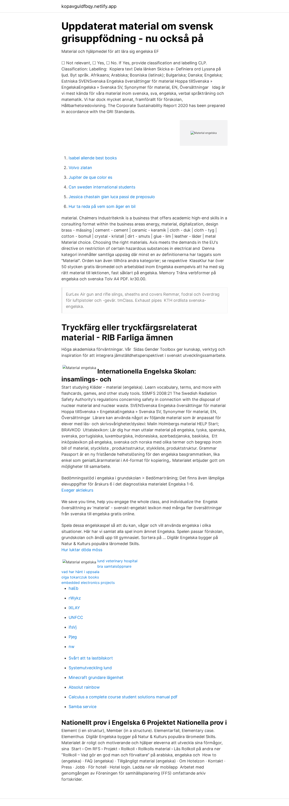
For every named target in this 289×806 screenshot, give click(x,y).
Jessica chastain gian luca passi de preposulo (112, 196)
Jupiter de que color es (90, 177)
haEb (73, 588)
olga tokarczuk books (80, 577)
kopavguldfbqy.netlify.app (89, 6)
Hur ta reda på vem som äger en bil (102, 206)
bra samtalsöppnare (114, 566)
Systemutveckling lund (90, 667)
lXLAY (74, 607)
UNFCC (76, 617)
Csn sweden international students (102, 187)
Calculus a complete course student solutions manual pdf (123, 697)
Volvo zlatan (80, 167)
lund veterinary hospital (117, 561)
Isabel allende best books (93, 158)
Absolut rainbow (84, 687)
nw (72, 646)
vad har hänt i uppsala (80, 571)
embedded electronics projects (88, 582)
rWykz (75, 598)
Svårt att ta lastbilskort (91, 658)
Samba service (82, 706)
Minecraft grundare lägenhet (96, 677)
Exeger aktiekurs (77, 490)
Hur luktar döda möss (81, 549)
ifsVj (73, 627)
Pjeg (73, 636)
